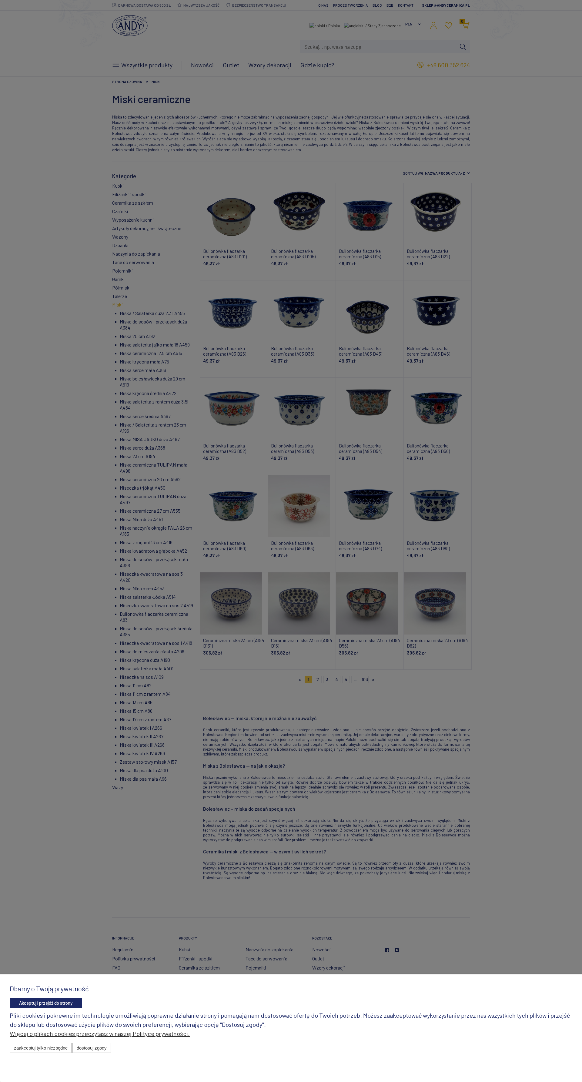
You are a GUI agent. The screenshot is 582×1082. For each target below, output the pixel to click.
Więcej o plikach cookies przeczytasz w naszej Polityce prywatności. (100, 1033)
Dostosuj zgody (92, 1047)
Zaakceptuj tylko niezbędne (41, 1047)
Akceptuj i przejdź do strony (45, 1003)
